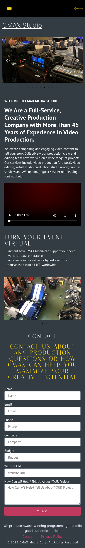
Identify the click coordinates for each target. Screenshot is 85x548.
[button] (7, 60)
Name (8, 389)
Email (8, 404)
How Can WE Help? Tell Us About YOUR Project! (37, 482)
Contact (28, 537)
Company (10, 435)
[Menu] (9, 8)
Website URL (13, 466)
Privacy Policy (52, 537)
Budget (9, 451)
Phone (8, 420)
